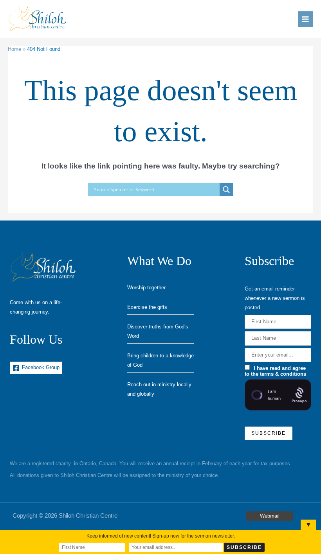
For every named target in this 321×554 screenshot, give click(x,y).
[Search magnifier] (226, 189)
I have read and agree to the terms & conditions (275, 371)
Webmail (270, 516)
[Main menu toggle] (305, 19)
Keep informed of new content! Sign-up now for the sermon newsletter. (161, 536)
